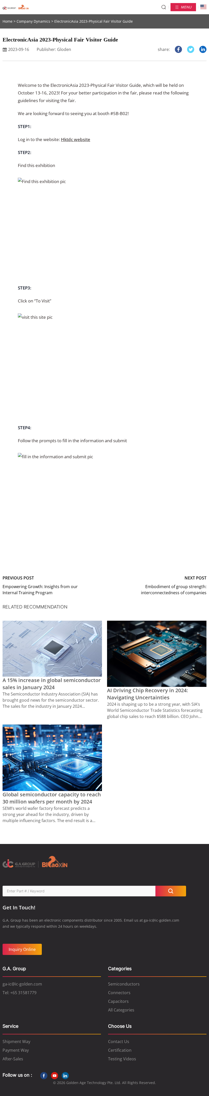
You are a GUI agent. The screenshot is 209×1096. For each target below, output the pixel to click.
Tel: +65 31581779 (19, 992)
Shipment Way (16, 1041)
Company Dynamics (33, 21)
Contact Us (118, 1041)
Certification (120, 1050)
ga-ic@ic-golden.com (22, 984)
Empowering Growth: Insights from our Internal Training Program (40, 589)
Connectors (119, 992)
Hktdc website (75, 139)
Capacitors (118, 1001)
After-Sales (13, 1059)
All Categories (121, 1010)
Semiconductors (124, 984)
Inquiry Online (22, 949)
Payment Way (16, 1050)
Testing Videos (122, 1059)
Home (7, 21)
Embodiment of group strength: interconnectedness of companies (173, 589)
